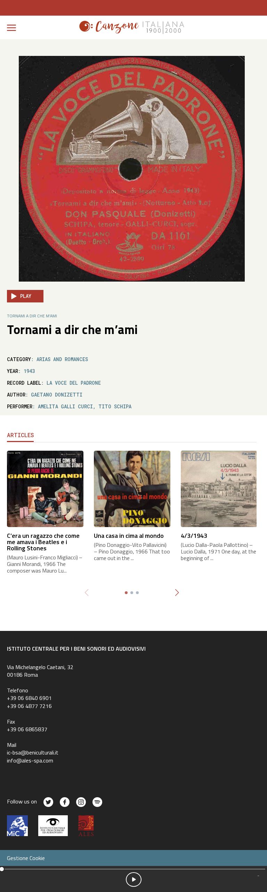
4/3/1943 (194, 535)
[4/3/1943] (219, 488)
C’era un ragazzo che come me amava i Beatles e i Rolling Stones (43, 542)
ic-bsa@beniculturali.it (32, 752)
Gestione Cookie (26, 858)
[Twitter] (48, 802)
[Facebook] (65, 802)
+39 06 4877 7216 (29, 706)
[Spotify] (97, 802)
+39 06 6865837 (27, 729)
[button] (176, 592)
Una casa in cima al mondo (129, 535)
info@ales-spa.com (30, 760)
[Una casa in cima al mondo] (132, 488)
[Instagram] (81, 802)
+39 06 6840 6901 (29, 698)
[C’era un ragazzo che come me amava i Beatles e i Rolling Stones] (45, 488)
